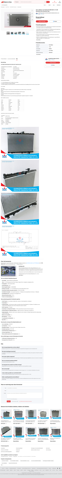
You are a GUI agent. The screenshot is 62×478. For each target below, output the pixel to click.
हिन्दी (50, 470)
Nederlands (47, 470)
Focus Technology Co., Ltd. (29, 472)
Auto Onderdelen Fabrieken (14, 460)
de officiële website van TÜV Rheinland (32, 262)
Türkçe (57, 470)
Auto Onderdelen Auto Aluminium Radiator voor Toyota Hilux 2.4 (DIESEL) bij (31, 439)
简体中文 (8, 470)
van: (5, 388)
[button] (59, 2)
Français (18, 470)
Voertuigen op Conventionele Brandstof (37, 448)
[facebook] (57, 468)
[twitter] (59, 468)
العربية (43, 470)
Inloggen (59, 2)
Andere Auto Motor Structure (35, 449)
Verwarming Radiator (19, 448)
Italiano (32, 470)
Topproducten (34, 468)
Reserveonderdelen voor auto (24, 460)
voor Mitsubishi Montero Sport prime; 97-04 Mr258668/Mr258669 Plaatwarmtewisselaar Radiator (55, 421)
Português (28, 470)
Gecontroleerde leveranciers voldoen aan (42, 468)
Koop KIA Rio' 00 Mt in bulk (13, 463)
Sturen (9, 401)
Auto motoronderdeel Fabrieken (36, 460)
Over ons (3, 468)
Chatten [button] (55, 21)
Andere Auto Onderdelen (4, 449)
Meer (2, 464)
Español (21, 470)
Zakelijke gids (54, 468)
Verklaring (7, 468)
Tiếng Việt (60, 470)
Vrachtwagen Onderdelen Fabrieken (48, 460)
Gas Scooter (48, 448)
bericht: (5, 393)
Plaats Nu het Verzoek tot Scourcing (26, 401)
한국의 (40, 470)
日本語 (15, 470)
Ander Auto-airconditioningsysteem (6, 451)
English (4, 470)
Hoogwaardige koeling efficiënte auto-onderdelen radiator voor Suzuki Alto (30, 421)
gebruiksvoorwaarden (41, 474)
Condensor (17, 451)
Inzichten (50, 468)
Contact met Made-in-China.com (26, 468)
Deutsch (25, 470)
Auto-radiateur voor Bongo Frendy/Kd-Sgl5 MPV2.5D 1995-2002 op (18, 439)
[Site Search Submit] (48, 2)
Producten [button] (17, 1)
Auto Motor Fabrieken (5, 460)
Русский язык (36, 470)
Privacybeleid (19, 468)
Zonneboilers (3, 448)
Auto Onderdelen (4, 463)
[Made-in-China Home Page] (6, 2)
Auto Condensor (48, 449)
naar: (5, 390)
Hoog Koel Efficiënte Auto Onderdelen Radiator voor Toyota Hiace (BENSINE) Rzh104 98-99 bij (6, 421)
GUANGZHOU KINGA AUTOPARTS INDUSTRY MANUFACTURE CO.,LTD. (48, 12)
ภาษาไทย (53, 470)
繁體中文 (11, 470)
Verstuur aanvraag (42, 21)
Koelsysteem (18, 449)
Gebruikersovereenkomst (13, 468)
